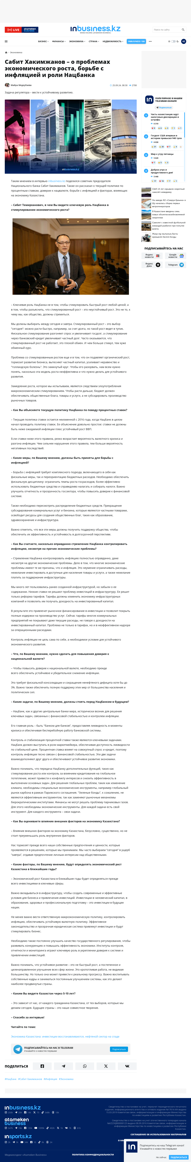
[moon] (177, 41)
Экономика (76, 41)
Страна (93, 41)
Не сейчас (161, 1157)
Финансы (58, 41)
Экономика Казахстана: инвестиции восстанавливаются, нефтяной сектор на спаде (65, 1036)
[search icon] (183, 30)
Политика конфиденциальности (93, 1154)
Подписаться (179, 1157)
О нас (121, 1140)
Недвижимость (112, 41)
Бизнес (42, 41)
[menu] (6, 41)
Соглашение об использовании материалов (158, 1134)
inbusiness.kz (56, 181)
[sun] (169, 41)
